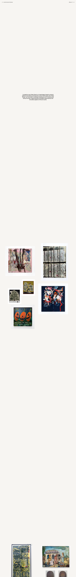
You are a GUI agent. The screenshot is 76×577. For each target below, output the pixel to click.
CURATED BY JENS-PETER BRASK (8, 2)
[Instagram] (69, 2)
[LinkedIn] (70, 2)
